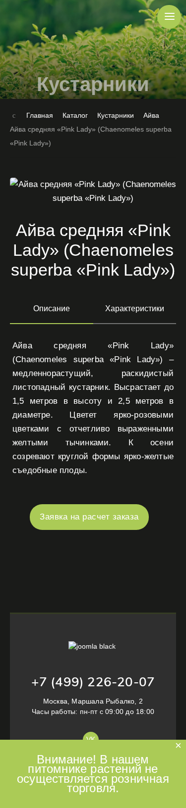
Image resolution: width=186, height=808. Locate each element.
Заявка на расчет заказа (89, 517)
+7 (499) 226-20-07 (93, 682)
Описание (51, 308)
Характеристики (134, 308)
